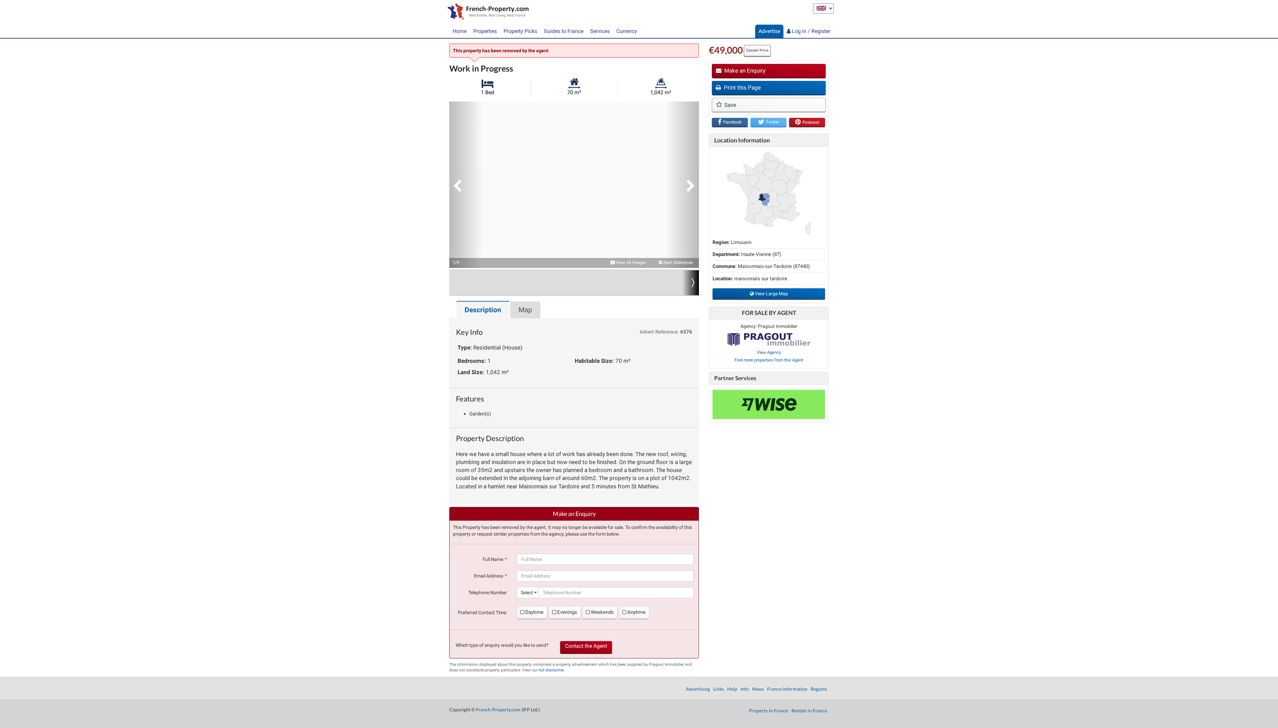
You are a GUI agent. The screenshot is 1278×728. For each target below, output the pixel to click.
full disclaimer (551, 670)
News (758, 689)
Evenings (567, 612)
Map (525, 310)
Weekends (602, 612)
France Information (787, 689)
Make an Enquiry (744, 70)
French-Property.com (498, 709)
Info (745, 689)
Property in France (768, 710)
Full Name (493, 559)
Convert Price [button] (757, 50)
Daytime (534, 612)
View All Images (630, 262)
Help (732, 689)
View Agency (769, 352)
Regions (819, 689)
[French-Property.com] (486, 12)
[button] (466, 185)
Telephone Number (487, 592)
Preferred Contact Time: (482, 612)
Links (718, 689)
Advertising (698, 689)
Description (483, 310)
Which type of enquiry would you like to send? (502, 645)
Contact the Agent (586, 646)
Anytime (636, 612)
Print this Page (742, 87)
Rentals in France (809, 710)
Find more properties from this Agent (769, 360)
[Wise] (769, 404)
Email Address (488, 576)
